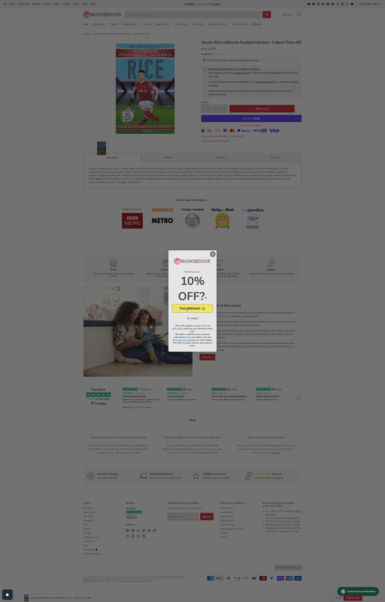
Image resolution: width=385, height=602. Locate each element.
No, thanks (192, 318)
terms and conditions (186, 340)
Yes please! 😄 (192, 308)
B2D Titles (177, 328)
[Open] (7, 595)
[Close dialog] (212, 254)
